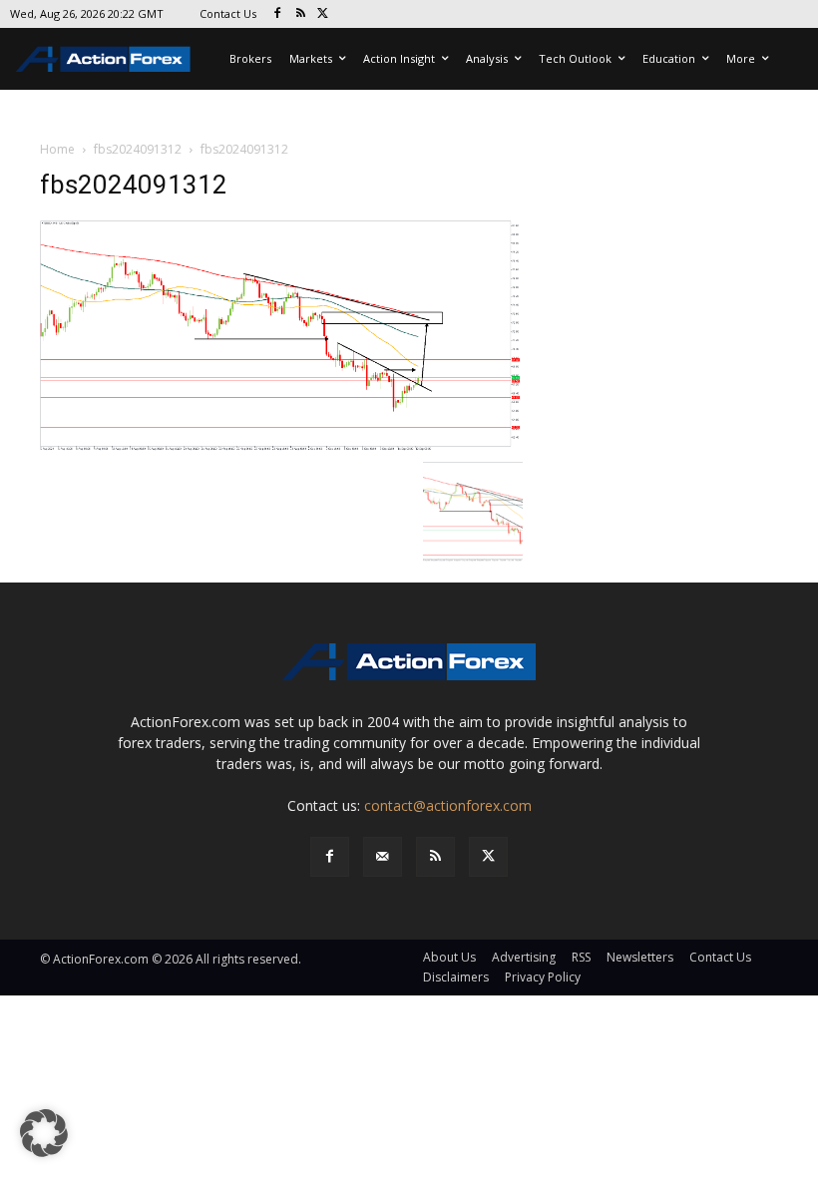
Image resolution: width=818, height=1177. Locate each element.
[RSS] (300, 14)
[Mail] (382, 856)
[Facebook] (277, 14)
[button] (44, 1133)
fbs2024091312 (138, 149)
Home (57, 149)
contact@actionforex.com (448, 805)
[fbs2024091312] (281, 334)
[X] (323, 14)
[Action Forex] (103, 59)
